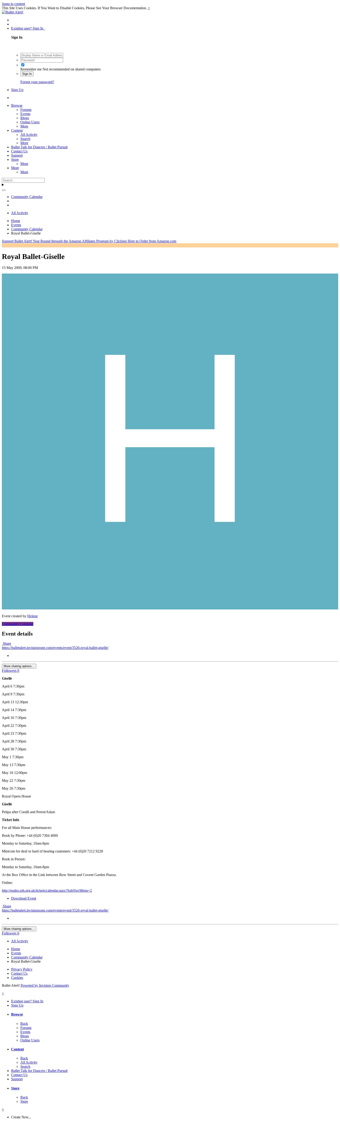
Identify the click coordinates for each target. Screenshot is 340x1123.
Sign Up (17, 90)
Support (17, 155)
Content (17, 130)
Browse (16, 105)
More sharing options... (19, 666)
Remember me (31, 69)
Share (6, 643)
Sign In (27, 74)
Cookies (17, 978)
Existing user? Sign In (28, 28)
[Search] (4, 190)
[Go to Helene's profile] (170, 608)
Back (24, 1024)
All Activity (28, 135)
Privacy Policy (21, 969)
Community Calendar (17, 624)
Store (15, 159)
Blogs (24, 118)
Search (25, 139)
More (24, 126)
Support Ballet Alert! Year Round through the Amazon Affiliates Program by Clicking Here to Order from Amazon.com (89, 241)
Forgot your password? (37, 82)
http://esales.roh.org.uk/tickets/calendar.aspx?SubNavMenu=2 (47, 890)
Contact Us (19, 151)
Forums (25, 110)
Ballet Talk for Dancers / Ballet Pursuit (39, 147)
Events (25, 114)
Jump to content (13, 4)
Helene (32, 616)
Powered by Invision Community (45, 985)
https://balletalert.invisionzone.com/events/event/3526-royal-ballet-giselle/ (55, 648)
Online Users (30, 122)
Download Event (23, 898)
